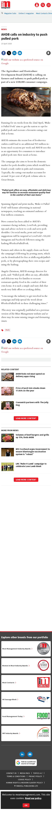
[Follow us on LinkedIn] (22, 754)
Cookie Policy (24, 780)
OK (26, 805)
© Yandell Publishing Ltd (26, 786)
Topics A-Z (37, 773)
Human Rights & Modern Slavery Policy (24, 783)
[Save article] (48, 53)
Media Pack (25, 773)
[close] (50, 48)
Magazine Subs (10, 13)
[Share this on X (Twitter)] (9, 53)
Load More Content (26, 418)
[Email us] (30, 754)
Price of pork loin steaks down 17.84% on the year (30, 389)
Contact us (11, 773)
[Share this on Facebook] (3, 53)
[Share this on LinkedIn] (14, 53)
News (4, 29)
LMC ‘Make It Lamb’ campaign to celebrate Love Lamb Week (31, 465)
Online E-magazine (26, 13)
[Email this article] (20, 53)
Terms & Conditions (16, 776)
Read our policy (33, 798)
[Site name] (5, 8)
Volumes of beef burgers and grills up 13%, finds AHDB (32, 436)
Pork (7, 330)
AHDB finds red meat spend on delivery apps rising (30, 375)
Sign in (19, 48)
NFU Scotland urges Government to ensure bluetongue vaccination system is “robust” (33, 451)
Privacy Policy (35, 776)
